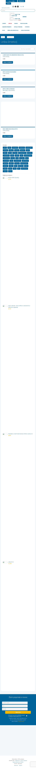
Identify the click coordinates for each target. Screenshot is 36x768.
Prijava (8, 3)
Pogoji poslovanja (16, 762)
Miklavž (17, 155)
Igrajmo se (22, 150)
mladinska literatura (28, 155)
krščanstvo (29, 152)
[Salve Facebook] (15, 6)
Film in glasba (23, 23)
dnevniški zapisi (29, 147)
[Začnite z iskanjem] (33, 10)
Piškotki (21, 762)
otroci (11, 160)
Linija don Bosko (25, 30)
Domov (4, 23)
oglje (27, 158)
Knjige (16, 23)
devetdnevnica (22, 147)
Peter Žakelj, (5, 90)
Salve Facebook (24, 760)
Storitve (27, 26)
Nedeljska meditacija (13, 30)
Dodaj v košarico (8, 62)
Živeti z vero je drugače (8, 88)
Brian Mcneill (15, 147)
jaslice (28, 150)
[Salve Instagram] (13, 6)
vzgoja (15, 168)
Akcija (10, 23)
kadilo (10, 152)
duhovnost (11, 150)
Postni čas (17, 163)
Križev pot (15, 152)
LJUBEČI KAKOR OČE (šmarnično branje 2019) (13, 55)
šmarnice (5, 171)
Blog (3, 30)
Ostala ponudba (18, 26)
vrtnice (10, 168)
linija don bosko (6, 155)
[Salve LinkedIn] (18, 6)
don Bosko (5, 150)
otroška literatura (17, 160)
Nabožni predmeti (6, 26)
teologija (5, 168)
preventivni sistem (24, 163)
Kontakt (24, 16)
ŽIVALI (10, 171)
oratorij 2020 (6, 160)
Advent (5, 147)
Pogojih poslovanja (21, 721)
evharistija (17, 150)
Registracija (21, 1)
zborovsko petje (24, 168)
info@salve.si (17, 760)
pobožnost (11, 163)
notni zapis (22, 158)
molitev (12, 158)
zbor (19, 168)
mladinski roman (6, 158)
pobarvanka (5, 163)
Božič (9, 147)
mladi (21, 155)
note (17, 158)
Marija (12, 155)
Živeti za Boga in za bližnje (9, 71)
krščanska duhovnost (22, 152)
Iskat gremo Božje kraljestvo (10, 129)
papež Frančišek (25, 160)
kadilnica (5, 152)
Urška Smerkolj (6, 56)
